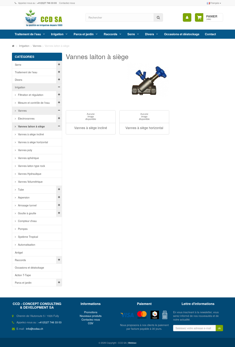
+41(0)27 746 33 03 (50, 322)
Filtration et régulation (30, 95)
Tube (20, 189)
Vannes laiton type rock (31, 166)
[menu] (187, 17)
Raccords (110, 34)
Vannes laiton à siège (31, 126)
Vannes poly (24, 150)
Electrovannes (26, 118)
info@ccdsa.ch (34, 328)
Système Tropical (27, 236)
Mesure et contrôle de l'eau (33, 102)
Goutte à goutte (26, 213)
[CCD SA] (46, 18)
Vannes (22, 110)
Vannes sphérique (28, 158)
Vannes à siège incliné (30, 134)
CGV (90, 323)
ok (219, 328)
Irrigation (57, 34)
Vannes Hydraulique (29, 174)
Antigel (19, 252)
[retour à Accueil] (13, 46)
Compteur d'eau (27, 221)
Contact (210, 34)
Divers (149, 34)
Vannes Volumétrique (30, 181)
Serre (131, 34)
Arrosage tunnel (27, 205)
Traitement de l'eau (28, 34)
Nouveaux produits (91, 316)
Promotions (90, 312)
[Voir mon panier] (199, 17)
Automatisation (26, 244)
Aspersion (23, 197)
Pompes (22, 229)
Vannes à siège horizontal (32, 142)
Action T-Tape (23, 275)
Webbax (132, 342)
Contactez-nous (67, 2)
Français (215, 2)
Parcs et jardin (84, 34)
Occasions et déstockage (181, 34)
